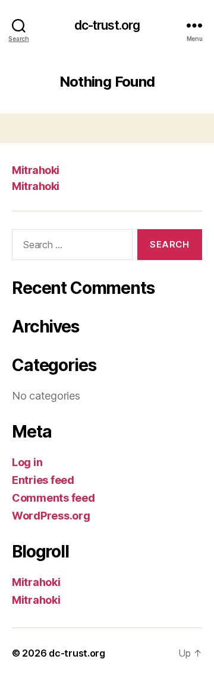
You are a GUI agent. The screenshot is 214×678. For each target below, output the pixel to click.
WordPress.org (51, 515)
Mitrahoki (35, 170)
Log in (27, 462)
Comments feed (53, 498)
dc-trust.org (107, 25)
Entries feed (43, 480)
